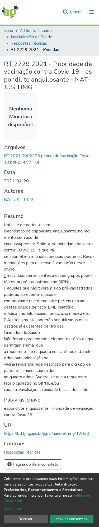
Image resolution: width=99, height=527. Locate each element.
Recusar (25, 518)
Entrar (76, 12)
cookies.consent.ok (71, 518)
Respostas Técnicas (29, 43)
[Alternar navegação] (91, 12)
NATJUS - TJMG (18, 200)
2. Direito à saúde (36, 31)
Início (8, 31)
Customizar (13, 508)
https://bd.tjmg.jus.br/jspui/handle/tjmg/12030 (46, 433)
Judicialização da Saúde (31, 37)
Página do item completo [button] (35, 464)
